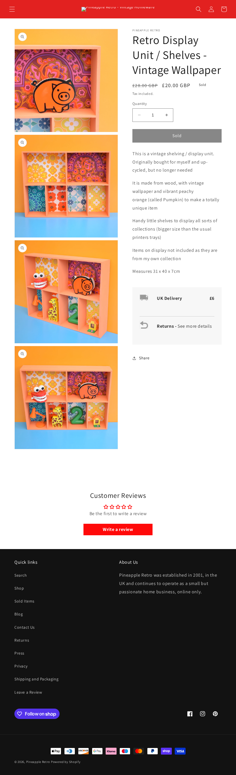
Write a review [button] (118, 529)
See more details (195, 326)
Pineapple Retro (38, 762)
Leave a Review (28, 692)
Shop (19, 588)
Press (19, 653)
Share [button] (144, 357)
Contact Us (24, 627)
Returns (21, 640)
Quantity (139, 103)
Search (20, 575)
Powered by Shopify (66, 762)
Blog (18, 614)
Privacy (20, 666)
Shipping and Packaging (36, 679)
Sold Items (24, 601)
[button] (12, 9)
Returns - (167, 326)
